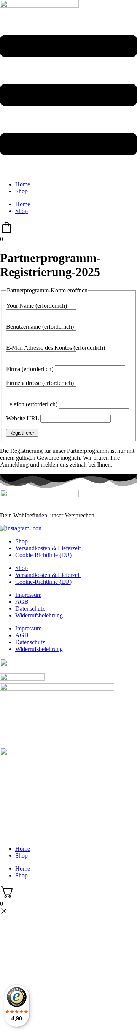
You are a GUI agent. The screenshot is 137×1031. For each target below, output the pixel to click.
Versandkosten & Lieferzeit (48, 548)
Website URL (22, 418)
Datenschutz (30, 608)
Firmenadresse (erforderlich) (40, 383)
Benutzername (40, 326)
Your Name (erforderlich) (36, 305)
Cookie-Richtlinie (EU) (43, 555)
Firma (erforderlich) (29, 369)
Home (22, 184)
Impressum (28, 594)
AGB (22, 601)
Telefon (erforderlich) (31, 404)
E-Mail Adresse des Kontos (55, 347)
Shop (21, 191)
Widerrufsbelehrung (39, 615)
